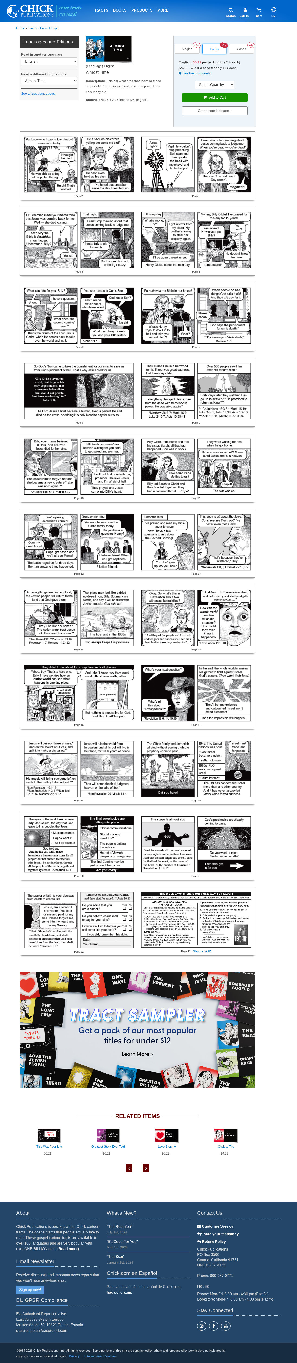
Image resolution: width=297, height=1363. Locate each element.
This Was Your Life (49, 1146)
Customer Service (217, 1226)
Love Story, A (167, 1146)
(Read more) (68, 1249)
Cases (241, 49)
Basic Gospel (49, 28)
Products (142, 10)
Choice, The (226, 1146)
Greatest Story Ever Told (108, 1146)
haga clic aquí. (119, 1292)
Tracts (100, 10)
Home (20, 28)
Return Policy (213, 1242)
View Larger (200, 951)
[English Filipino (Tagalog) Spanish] (49, 61)
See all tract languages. (38, 93)
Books (120, 10)
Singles (187, 49)
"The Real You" (119, 1227)
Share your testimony (220, 1234)
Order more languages (214, 110)
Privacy (74, 1356)
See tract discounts (195, 73)
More (162, 10)
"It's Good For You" (122, 1242)
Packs (214, 49)
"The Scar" (116, 1257)
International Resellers (100, 1356)
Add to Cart (216, 97)
